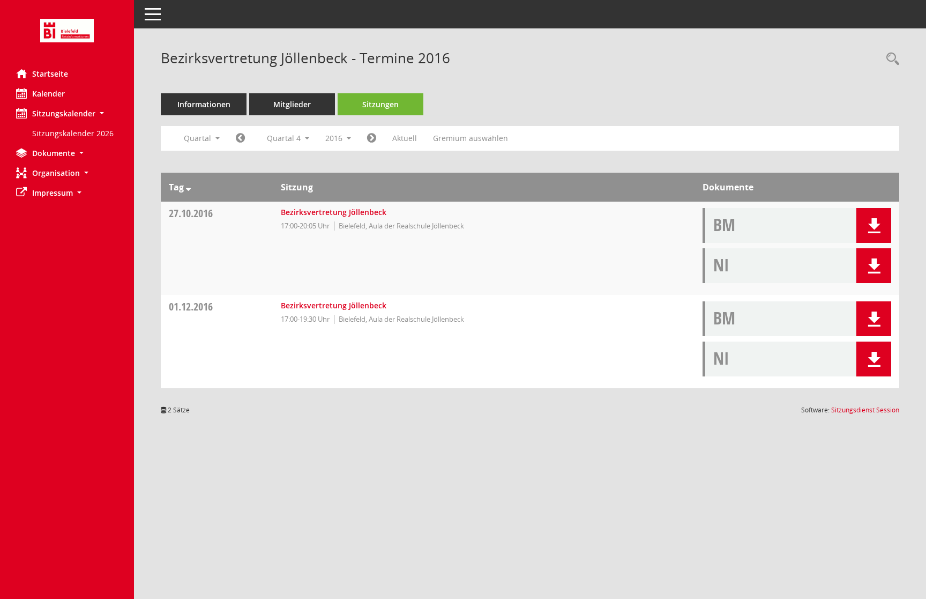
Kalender (48, 93)
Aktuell (404, 138)
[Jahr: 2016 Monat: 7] (240, 138)
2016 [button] (335, 138)
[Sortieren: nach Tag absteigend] (188, 187)
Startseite (50, 74)
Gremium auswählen (470, 138)
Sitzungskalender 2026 (73, 133)
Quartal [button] (198, 138)
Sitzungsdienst (865, 410)
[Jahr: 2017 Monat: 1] (371, 138)
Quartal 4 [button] (285, 138)
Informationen (203, 104)
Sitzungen (380, 104)
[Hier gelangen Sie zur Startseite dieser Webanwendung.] (67, 30)
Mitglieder (292, 104)
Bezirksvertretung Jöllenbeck (333, 212)
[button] (67, 113)
